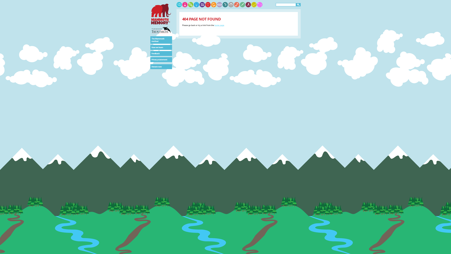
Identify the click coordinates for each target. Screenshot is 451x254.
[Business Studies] (254, 4)
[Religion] (231, 4)
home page (219, 25)
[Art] (242, 4)
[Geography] (225, 4)
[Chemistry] (185, 4)
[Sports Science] (248, 4)
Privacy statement (159, 59)
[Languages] (219, 4)
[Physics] (196, 4)
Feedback (156, 53)
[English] (213, 4)
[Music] (236, 4)
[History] (208, 4)
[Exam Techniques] (259, 4)
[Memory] (179, 4)
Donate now (157, 66)
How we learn (157, 47)
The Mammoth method (158, 40)
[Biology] (190, 4)
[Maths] (202, 4)
